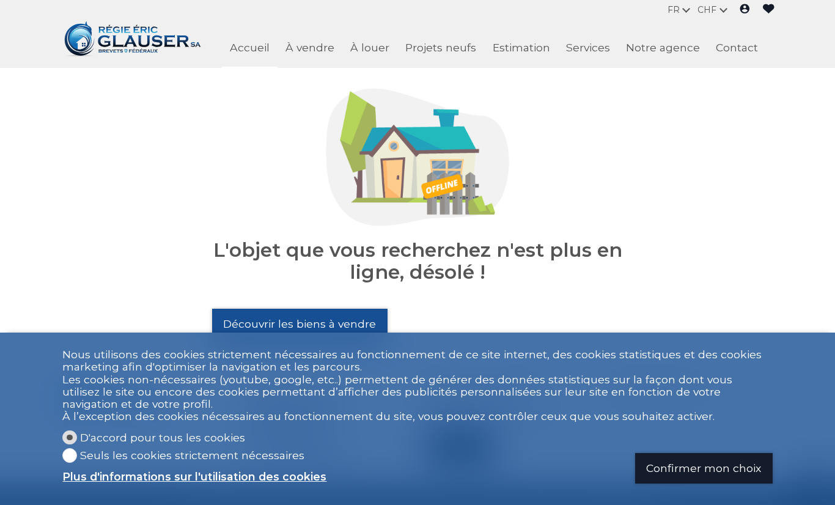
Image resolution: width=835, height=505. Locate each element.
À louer (369, 47)
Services (588, 47)
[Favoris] (768, 10)
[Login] (745, 10)
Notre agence (663, 47)
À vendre (309, 47)
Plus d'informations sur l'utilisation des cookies (194, 477)
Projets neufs (440, 47)
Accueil (250, 47)
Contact (737, 47)
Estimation (521, 47)
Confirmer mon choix (703, 468)
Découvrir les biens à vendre (299, 323)
